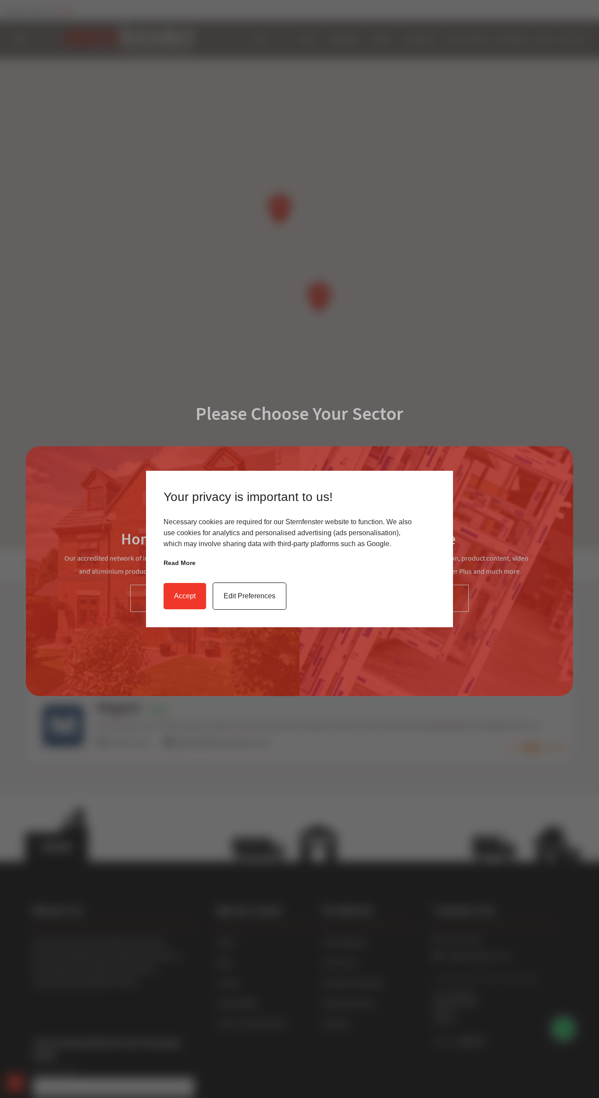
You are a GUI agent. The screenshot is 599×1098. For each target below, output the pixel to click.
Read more (180, 562)
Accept (185, 596)
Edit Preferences (249, 596)
